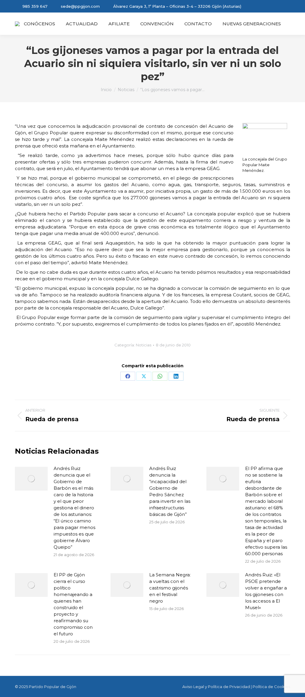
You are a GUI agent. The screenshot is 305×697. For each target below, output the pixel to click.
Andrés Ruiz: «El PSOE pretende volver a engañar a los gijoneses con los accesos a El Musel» (266, 591)
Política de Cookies (271, 686)
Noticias (143, 345)
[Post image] (31, 479)
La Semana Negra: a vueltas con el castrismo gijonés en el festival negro (170, 588)
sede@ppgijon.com (80, 6)
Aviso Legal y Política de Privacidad (216, 686)
